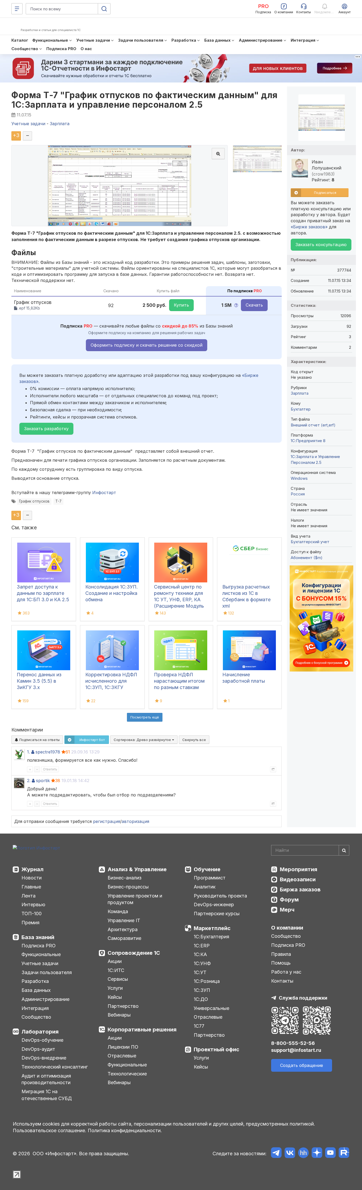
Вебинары (119, 1015)
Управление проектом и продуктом (135, 899)
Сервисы (118, 979)
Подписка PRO (38, 945)
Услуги (115, 988)
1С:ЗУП (202, 990)
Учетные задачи (39, 963)
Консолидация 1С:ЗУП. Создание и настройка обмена (111, 593)
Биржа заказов (300, 889)
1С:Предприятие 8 (308, 440)
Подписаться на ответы (39, 740)
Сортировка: (143, 740)
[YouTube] (330, 1153)
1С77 (199, 1026)
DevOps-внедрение (43, 1058)
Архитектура (123, 929)
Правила (281, 954)
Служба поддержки (303, 998)
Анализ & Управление (137, 869)
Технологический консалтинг (54, 1067)
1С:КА (200, 954)
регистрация (106, 821)
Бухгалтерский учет (310, 541)
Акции (115, 961)
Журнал (32, 869)
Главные (31, 887)
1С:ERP (202, 945)
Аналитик (204, 887)
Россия (298, 493)
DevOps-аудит (38, 1049)
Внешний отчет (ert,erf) (313, 425)
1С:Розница (207, 981)
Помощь (281, 963)
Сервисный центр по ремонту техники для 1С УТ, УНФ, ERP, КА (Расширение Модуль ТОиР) (179, 599)
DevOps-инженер (214, 904)
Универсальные (211, 1008)
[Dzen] (316, 1153)
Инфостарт (104, 492)
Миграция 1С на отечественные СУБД (46, 1095)
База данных (36, 990)
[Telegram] (276, 1153)
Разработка (35, 981)
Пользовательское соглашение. (49, 1130)
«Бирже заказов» (309, 226)
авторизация (135, 821)
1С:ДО (201, 999)
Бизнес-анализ (125, 877)
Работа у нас (286, 972)
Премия (30, 922)
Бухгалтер (301, 409)
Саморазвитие (124, 938)
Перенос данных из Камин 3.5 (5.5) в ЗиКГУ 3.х (39, 681)
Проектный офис (216, 1049)
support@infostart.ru (296, 1050)
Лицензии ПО (123, 1047)
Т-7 (58, 501)
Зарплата (299, 393)
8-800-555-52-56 (293, 1043)
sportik (43, 780)
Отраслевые (122, 1055)
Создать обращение (301, 1065)
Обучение (207, 869)
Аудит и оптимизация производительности (46, 1079)
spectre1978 (48, 752)
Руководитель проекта (220, 896)
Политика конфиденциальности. (125, 1130)
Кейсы (115, 997)
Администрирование (45, 999)
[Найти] (344, 850)
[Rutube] (343, 1153)
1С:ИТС (116, 970)
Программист (210, 877)
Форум (289, 899)
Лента (28, 896)
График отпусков (34, 501)
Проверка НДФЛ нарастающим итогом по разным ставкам (179, 681)
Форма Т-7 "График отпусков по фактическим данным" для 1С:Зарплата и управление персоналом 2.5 (144, 100)
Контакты (282, 981)
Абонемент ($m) (307, 557)
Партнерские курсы (217, 913)
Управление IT (124, 920)
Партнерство (123, 1006)
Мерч (287, 909)
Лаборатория (40, 1031)
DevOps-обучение (42, 1040)
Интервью (33, 904)
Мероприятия (298, 869)
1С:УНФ (202, 963)
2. (28, 780)
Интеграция (35, 1008)
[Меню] (17, 8)
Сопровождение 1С (134, 953)
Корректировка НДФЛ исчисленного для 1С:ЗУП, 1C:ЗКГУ (111, 681)
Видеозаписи (298, 879)
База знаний (37, 937)
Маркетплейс (212, 928)
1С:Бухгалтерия (211, 936)
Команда (118, 911)
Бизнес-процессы (128, 887)
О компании (287, 928)
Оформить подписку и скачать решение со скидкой (146, 345)
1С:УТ (200, 972)
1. (28, 752)
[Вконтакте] (289, 1153)
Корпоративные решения (142, 1029)
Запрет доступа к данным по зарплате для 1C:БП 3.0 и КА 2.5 (43, 593)
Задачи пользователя (46, 972)
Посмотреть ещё (144, 717)
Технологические (127, 1073)
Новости (31, 877)
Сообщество (36, 1017)
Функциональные (41, 954)
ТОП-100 (31, 913)
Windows (299, 478)
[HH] (303, 1153)
